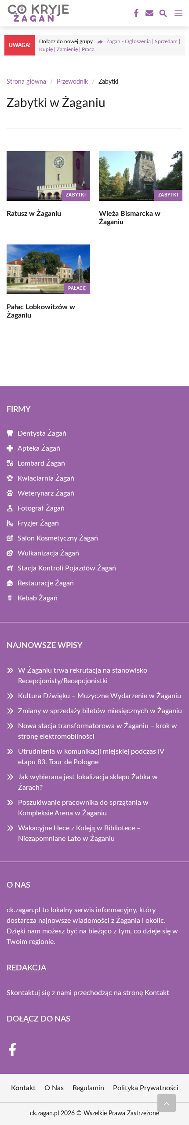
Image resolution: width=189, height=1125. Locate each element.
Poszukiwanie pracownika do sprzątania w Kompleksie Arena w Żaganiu (83, 808)
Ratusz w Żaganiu (34, 213)
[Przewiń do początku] (166, 1103)
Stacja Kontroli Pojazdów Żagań (67, 568)
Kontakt (157, 992)
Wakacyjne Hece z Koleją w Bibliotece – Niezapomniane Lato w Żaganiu (79, 833)
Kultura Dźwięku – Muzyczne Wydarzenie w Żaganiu (99, 695)
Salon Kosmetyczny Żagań (58, 538)
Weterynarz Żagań (46, 493)
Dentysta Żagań (42, 433)
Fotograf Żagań (41, 508)
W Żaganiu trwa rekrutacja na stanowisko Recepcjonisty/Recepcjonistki (82, 676)
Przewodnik (72, 82)
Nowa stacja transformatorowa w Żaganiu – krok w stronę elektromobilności (97, 731)
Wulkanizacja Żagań (48, 553)
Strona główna (26, 82)
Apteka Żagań (39, 448)
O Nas (54, 1088)
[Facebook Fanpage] (135, 13)
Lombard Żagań (41, 463)
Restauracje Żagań (46, 583)
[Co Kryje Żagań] (36, 13)
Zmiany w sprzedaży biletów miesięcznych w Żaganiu (100, 710)
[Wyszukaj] (163, 14)
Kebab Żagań (38, 598)
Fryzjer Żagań (38, 523)
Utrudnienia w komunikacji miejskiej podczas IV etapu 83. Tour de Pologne (91, 757)
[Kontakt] (148, 13)
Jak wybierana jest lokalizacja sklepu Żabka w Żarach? (88, 782)
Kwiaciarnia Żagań (46, 478)
